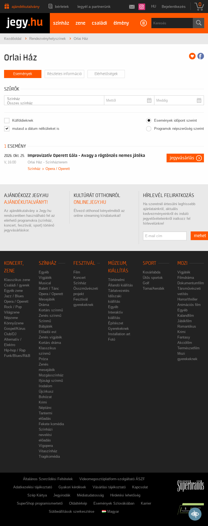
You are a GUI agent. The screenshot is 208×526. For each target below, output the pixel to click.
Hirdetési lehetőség (125, 495)
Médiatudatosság (90, 495)
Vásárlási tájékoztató (109, 487)
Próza (43, 359)
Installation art (119, 334)
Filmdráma (185, 278)
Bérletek (62, 6)
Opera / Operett (58, 169)
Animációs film (189, 305)
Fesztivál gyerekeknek (83, 302)
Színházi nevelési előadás (46, 434)
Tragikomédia (49, 456)
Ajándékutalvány (26, 6)
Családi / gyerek (17, 285)
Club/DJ (10, 334)
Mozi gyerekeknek (187, 356)
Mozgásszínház (51, 375)
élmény (121, 23)
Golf (146, 283)
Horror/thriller (187, 299)
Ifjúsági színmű (51, 381)
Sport (149, 263)
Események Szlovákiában (113, 503)
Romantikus (186, 326)
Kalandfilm (185, 316)
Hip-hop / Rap (14, 350)
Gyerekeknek (118, 329)
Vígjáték (45, 278)
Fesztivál (84, 263)
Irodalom (45, 386)
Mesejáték (47, 299)
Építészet (115, 323)
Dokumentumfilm (190, 283)
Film (76, 272)
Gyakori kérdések (72, 487)
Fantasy (183, 337)
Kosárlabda (151, 272)
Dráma (44, 305)
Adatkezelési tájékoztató (32, 487)
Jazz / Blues (14, 296)
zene (80, 23)
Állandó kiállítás (120, 285)
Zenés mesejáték (47, 367)
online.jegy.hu (90, 202)
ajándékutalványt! (26, 202)
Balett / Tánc (49, 288)
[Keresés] (198, 23)
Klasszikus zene (17, 280)
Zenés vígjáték (50, 337)
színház (61, 23)
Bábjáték (46, 326)
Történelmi (116, 280)
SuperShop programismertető (40, 503)
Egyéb (44, 272)
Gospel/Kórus (14, 329)
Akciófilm (184, 343)
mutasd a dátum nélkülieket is (35, 129)
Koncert (79, 278)
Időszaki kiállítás (114, 299)
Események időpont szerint (175, 120)
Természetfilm (188, 348)
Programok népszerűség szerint (179, 129)
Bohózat (45, 397)
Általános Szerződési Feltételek (48, 479)
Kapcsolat (140, 487)
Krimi (43, 402)
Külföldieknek (22, 120)
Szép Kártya (37, 495)
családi (99, 23)
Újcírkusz (46, 391)
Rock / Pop (13, 307)
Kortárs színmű (51, 310)
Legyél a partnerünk (93, 6)
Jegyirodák (61, 495)
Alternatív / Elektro (12, 342)
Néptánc (45, 408)
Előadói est (47, 332)
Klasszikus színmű (47, 351)
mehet (200, 235)
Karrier (146, 503)
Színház (34, 169)
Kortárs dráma (50, 343)
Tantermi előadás (45, 416)
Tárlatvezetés (118, 291)
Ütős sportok (153, 278)
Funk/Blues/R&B (17, 356)
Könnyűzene (14, 323)
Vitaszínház (48, 451)
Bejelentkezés (174, 6)
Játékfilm (184, 321)
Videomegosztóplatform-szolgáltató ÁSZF (112, 479)
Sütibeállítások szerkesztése (71, 511)
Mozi (182, 263)
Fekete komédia (51, 424)
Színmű (45, 321)
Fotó (111, 339)
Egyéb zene (13, 291)
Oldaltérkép (78, 503)
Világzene (12, 312)
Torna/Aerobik (153, 288)
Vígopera (46, 446)
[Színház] (52, 99)
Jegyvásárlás (182, 158)
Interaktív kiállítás (115, 315)
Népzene (11, 318)
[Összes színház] (52, 103)
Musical (45, 283)
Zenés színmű (50, 316)
